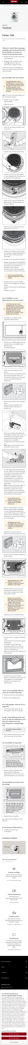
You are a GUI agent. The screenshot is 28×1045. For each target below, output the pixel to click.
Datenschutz (9, 1031)
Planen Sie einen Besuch (14, 924)
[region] (14, 1017)
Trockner (15, 5)
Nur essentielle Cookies (14, 1038)
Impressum (3, 1031)
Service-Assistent (7, 5)
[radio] (4, 862)
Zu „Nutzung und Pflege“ (14, 880)
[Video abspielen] (14, 847)
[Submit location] (26, 987)
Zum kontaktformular (14, 949)
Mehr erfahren (14, 902)
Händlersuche (5, 984)
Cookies (14, 1031)
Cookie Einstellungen (14, 1042)
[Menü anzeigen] (3, 2)
